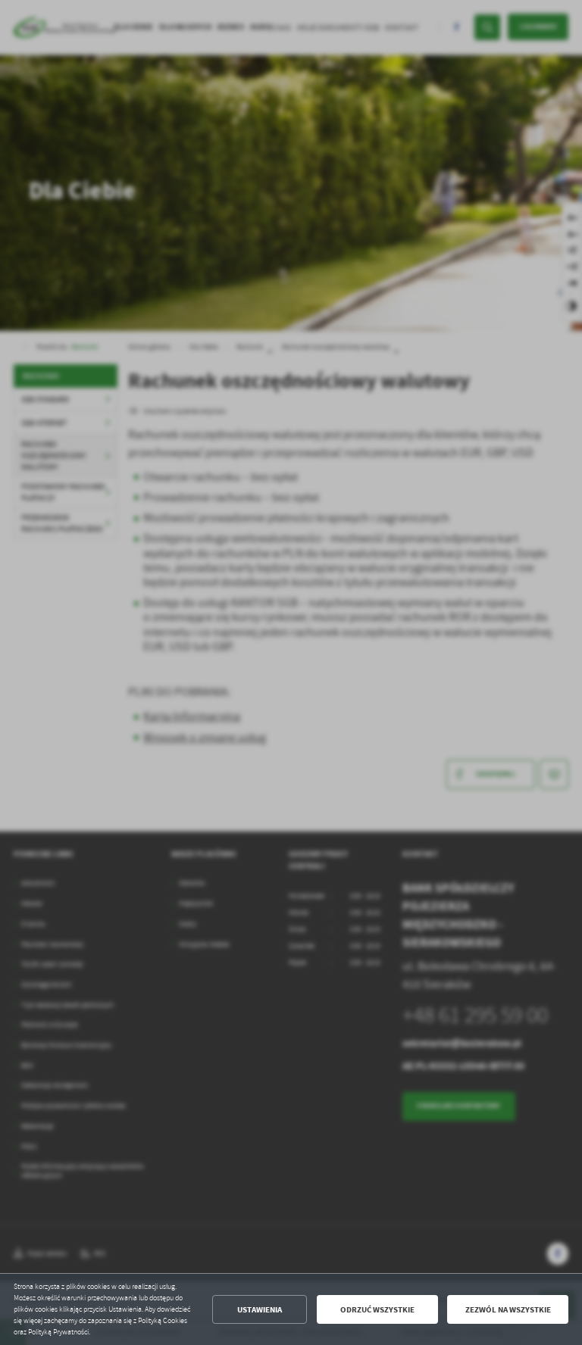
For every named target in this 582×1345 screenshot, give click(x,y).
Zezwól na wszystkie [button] (508, 1309)
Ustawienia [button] (259, 1309)
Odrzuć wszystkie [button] (377, 1309)
